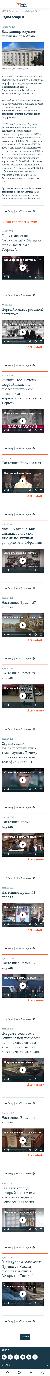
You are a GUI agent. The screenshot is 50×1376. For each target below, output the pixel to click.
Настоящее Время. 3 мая (17, 473)
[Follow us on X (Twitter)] (16, 1357)
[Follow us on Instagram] (10, 1357)
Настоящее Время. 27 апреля (20, 617)
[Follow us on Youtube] (22, 1357)
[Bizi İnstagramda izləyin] (19, 1372)
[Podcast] (34, 1357)
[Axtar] (43, 1372)
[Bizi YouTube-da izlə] (31, 1372)
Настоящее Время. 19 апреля (20, 837)
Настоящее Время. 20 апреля (20, 688)
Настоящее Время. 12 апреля (20, 978)
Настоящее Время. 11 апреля (20, 1132)
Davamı (25, 1337)
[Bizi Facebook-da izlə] (7, 1372)
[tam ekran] (41, 277)
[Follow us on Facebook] (4, 1357)
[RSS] (28, 1357)
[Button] (9, 211)
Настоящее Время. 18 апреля (20, 907)
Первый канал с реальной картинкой (24, 324)
